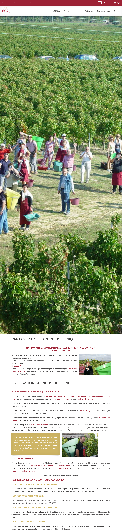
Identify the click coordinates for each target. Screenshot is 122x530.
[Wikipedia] (119, 3)
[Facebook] (113, 3)
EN (99, 2)
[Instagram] (116, 3)
